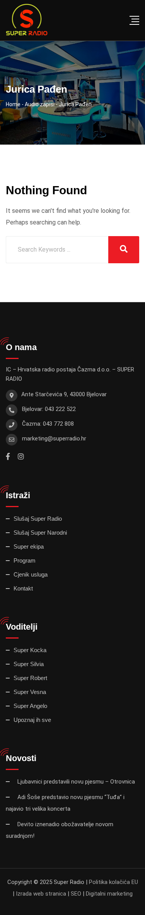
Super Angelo (30, 706)
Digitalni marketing (109, 893)
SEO (76, 893)
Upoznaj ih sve (32, 719)
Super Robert (30, 678)
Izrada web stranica (41, 893)
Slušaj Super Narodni (40, 532)
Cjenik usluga (31, 574)
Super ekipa (29, 546)
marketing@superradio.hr (54, 438)
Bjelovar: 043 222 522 (49, 409)
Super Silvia (29, 664)
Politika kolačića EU (113, 882)
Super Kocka (30, 650)
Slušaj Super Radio (38, 518)
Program (25, 560)
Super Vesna (30, 692)
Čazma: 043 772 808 (48, 423)
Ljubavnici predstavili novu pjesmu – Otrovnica (76, 781)
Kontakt (23, 588)
